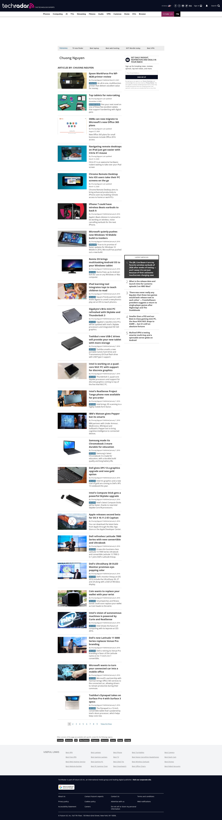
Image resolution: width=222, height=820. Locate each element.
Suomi (113, 740)
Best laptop (94, 48)
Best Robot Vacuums (172, 766)
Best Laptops (96, 752)
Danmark (105, 740)
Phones (46, 14)
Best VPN (150, 48)
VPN (109, 14)
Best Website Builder (74, 766)
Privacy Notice (150, 83)
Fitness (92, 14)
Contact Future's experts (94, 796)
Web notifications (144, 801)
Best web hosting (112, 48)
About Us (61, 796)
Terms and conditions (145, 796)
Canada (60, 740)
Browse (142, 14)
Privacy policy (63, 801)
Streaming (81, 14)
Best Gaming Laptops (99, 757)
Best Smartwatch (119, 766)
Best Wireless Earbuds (140, 762)
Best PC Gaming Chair (99, 766)
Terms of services (148, 81)
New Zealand (84, 740)
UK (76, 740)
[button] (215, 6)
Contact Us (115, 796)
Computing (58, 14)
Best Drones (169, 762)
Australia (69, 740)
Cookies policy (90, 801)
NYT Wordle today (133, 48)
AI (67, 14)
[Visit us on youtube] (183, 5)
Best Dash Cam (170, 757)
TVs (72, 14)
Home (127, 14)
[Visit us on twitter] (179, 5)
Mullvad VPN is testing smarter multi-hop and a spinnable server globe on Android (141, 336)
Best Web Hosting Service (75, 762)
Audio (101, 14)
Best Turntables (138, 752)
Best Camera (169, 752)
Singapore (95, 740)
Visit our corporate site (142, 780)
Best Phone (117, 752)
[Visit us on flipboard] (186, 5)
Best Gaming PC (97, 762)
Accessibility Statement (67, 806)
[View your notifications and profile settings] (206, 5)
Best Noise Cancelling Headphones (145, 757)
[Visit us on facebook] (175, 5)
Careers (88, 806)
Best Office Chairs (139, 766)
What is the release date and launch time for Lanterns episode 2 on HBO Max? (142, 284)
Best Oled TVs (118, 762)
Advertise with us (117, 801)
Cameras (117, 14)
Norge (120, 740)
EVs (134, 14)
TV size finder (77, 48)
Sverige (127, 740)
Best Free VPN (71, 757)
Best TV (116, 757)
